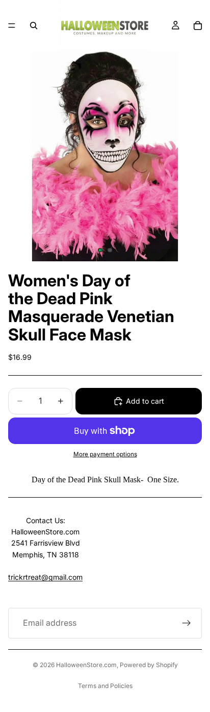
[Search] (33, 25)
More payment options (105, 454)
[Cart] (198, 25)
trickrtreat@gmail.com (45, 577)
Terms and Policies (105, 686)
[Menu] (11, 25)
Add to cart (145, 401)
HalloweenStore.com (86, 665)
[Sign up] (186, 623)
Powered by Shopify (149, 665)
